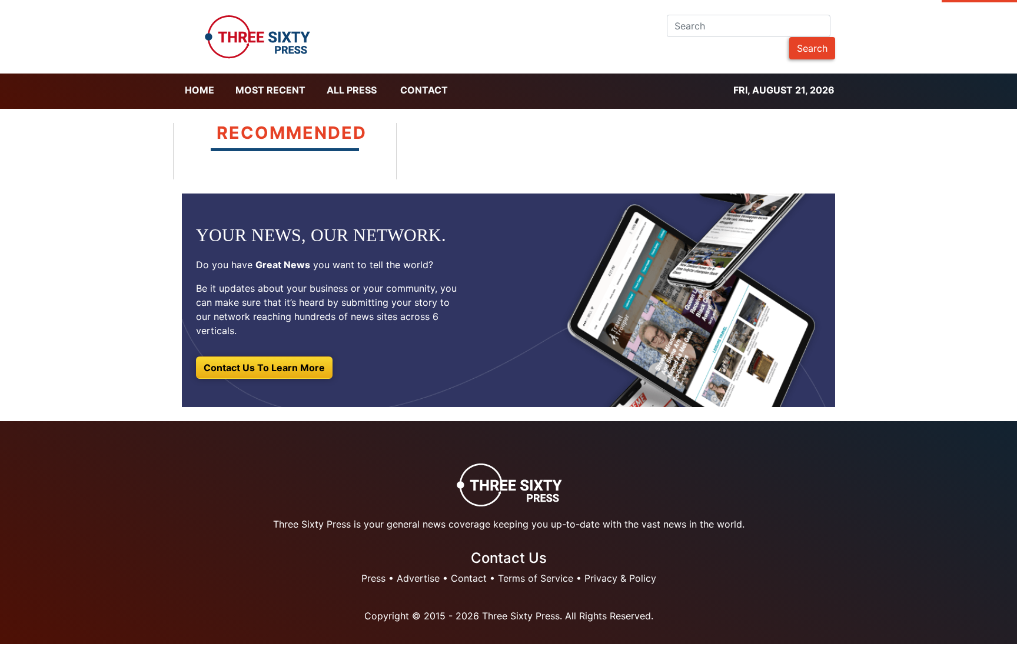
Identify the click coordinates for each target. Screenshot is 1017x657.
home (199, 90)
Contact (424, 90)
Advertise (418, 578)
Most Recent (270, 90)
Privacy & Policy (620, 578)
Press (373, 578)
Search (812, 48)
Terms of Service (535, 578)
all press (352, 90)
